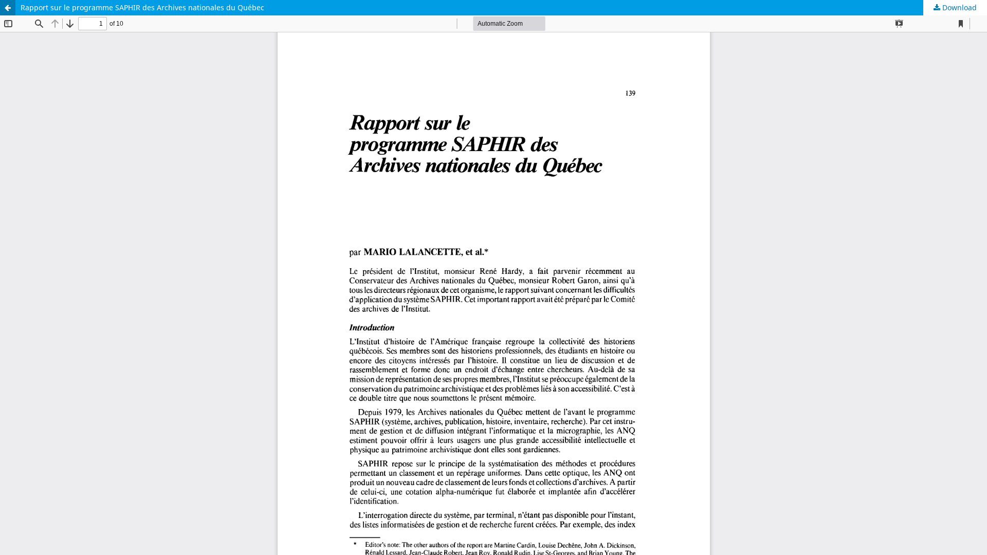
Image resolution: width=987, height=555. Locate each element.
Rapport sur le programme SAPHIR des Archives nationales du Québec (142, 7)
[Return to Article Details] (7, 7)
